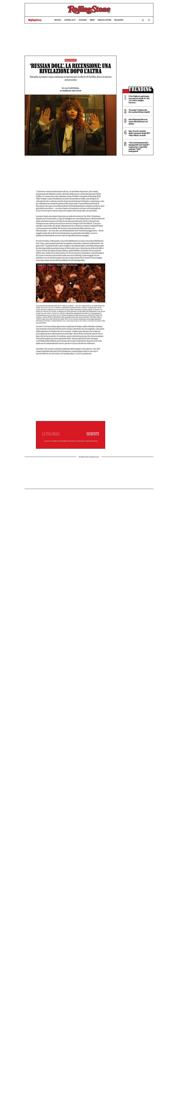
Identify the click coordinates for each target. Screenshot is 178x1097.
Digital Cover (104, 20)
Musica (58, 20)
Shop (92, 20)
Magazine (118, 20)
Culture (83, 20)
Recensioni (70, 60)
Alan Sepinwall (71, 88)
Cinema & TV (70, 20)
